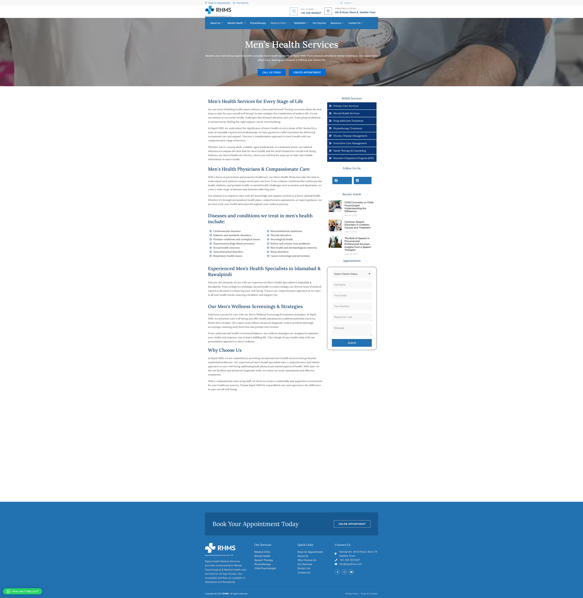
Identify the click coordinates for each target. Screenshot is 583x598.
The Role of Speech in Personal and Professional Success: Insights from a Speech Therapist (357, 244)
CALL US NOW (307, 9)
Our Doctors (319, 23)
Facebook (344, 180)
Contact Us (354, 23)
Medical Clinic (278, 23)
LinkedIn (364, 180)
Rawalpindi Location (345, 8)
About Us (215, 23)
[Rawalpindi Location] (328, 11)
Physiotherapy (258, 23)
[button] (22, 591)
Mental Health (235, 23)
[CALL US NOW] (294, 11)
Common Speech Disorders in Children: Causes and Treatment (357, 224)
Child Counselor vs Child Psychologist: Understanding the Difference (358, 207)
